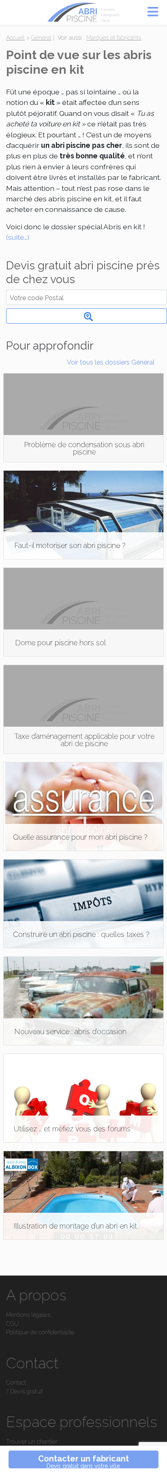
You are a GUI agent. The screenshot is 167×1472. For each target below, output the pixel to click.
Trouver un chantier (32, 1441)
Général (41, 37)
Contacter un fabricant (83, 1461)
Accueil (15, 37)
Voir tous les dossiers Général (110, 362)
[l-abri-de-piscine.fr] (83, 12)
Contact (16, 1382)
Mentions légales (28, 1314)
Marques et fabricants (113, 37)
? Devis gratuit (24, 1391)
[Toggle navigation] (152, 11)
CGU (12, 1323)
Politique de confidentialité (40, 1332)
